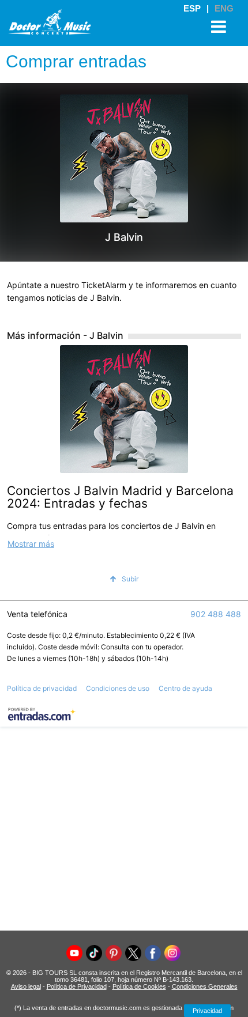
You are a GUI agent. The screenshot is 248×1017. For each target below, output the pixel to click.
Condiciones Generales (205, 986)
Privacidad (207, 1010)
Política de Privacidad (77, 986)
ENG (224, 8)
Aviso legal (26, 986)
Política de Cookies (139, 986)
